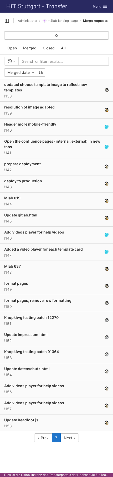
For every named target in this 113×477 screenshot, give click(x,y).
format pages (16, 283)
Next (68, 437)
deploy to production (23, 181)
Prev (44, 437)
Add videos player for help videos (34, 232)
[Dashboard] (37, 6)
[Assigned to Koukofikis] (107, 127)
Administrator (27, 21)
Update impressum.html (26, 334)
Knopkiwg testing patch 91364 (31, 351)
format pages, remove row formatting (37, 300)
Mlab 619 (12, 198)
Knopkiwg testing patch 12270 (31, 317)
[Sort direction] (41, 72)
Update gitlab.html (20, 215)
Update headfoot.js (21, 420)
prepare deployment (22, 164)
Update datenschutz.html (27, 368)
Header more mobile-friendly (30, 124)
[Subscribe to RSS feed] (56, 35)
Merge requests (95, 21)
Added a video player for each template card (43, 249)
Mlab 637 (12, 266)
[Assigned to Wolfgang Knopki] (107, 90)
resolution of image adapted (29, 107)
